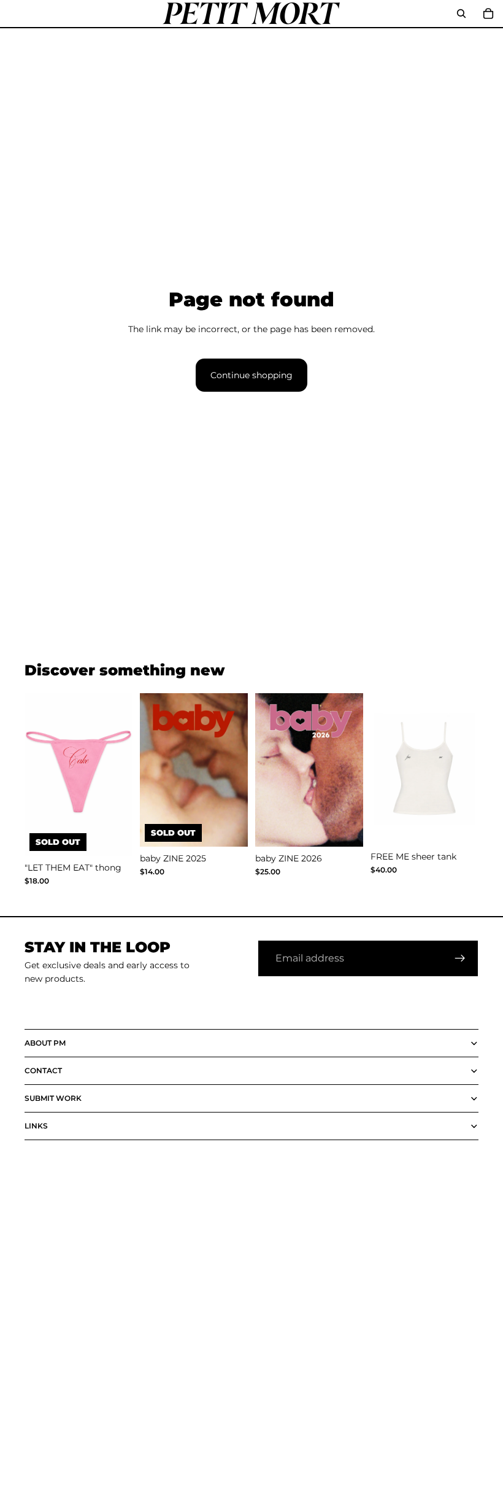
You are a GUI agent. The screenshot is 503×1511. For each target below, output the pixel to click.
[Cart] (488, 13)
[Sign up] (460, 958)
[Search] (461, 13)
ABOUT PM (45, 1042)
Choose (469, 825)
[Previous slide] (153, 769)
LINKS (36, 1125)
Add (354, 827)
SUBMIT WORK (53, 1098)
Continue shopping (251, 375)
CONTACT (43, 1070)
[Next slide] (234, 769)
